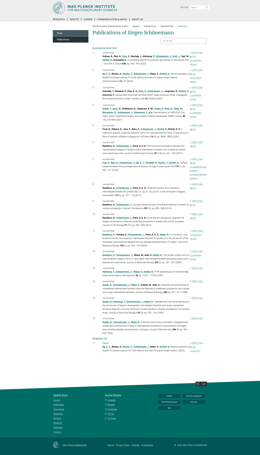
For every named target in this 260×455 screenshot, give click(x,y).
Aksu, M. (117, 108)
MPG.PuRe (197, 53)
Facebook (112, 409)
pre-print (196, 351)
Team (59, 33)
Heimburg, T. (108, 271)
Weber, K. (164, 234)
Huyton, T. (128, 74)
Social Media (113, 395)
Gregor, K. (159, 108)
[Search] (206, 7)
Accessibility (147, 445)
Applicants (58, 404)
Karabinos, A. (108, 234)
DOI (194, 56)
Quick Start (60, 395)
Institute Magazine (194, 396)
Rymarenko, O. (109, 112)
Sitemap (135, 445)
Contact (169, 396)
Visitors (57, 432)
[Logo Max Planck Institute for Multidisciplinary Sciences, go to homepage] (103, 8)
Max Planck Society (169, 402)
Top (203, 384)
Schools (57, 418)
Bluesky (111, 404)
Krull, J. (176, 56)
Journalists (58, 409)
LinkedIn (112, 400)
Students (57, 423)
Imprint (111, 445)
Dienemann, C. (141, 112)
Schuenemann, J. (136, 234)
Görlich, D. (107, 60)
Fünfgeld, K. (151, 162)
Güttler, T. (107, 108)
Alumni (56, 400)
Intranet (193, 402)
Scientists (58, 414)
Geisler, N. (148, 271)
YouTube (112, 418)
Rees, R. (126, 56)
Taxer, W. (178, 108)
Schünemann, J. (163, 56)
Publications (63, 39)
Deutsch (184, 7)
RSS (169, 408)
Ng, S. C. (106, 74)
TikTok (111, 414)
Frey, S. (106, 162)
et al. (150, 112)
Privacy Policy (123, 445)
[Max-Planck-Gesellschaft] (58, 445)
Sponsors (57, 427)
